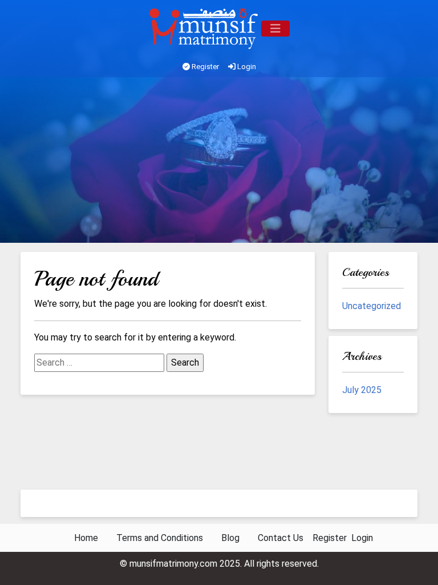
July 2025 (362, 389)
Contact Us (280, 537)
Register (204, 66)
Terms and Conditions (159, 537)
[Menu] (275, 29)
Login (246, 66)
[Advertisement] (219, 163)
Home (86, 537)
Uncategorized (371, 305)
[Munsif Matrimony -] (204, 28)
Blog (230, 537)
